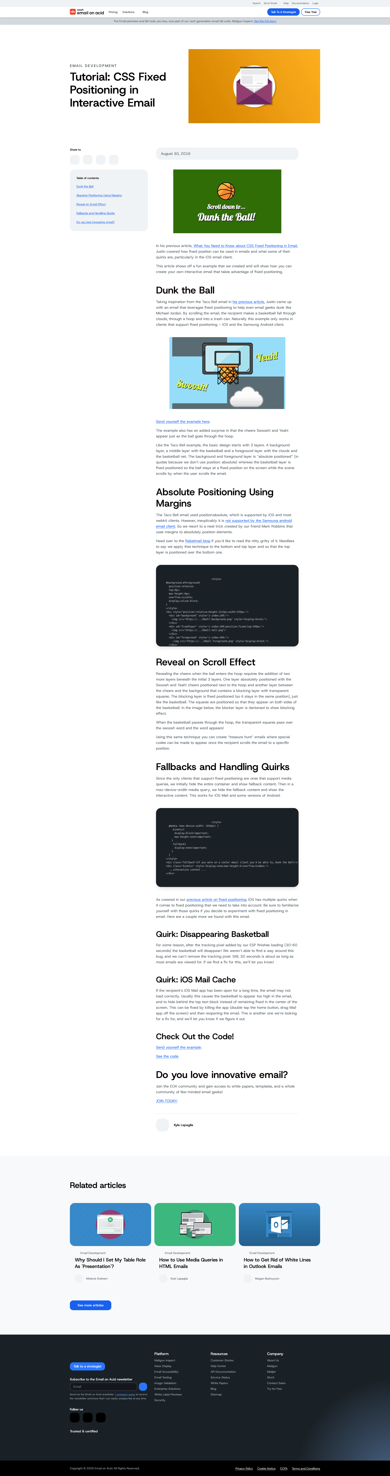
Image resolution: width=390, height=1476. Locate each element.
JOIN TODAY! (166, 1100)
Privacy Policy (244, 1468)
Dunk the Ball (84, 186)
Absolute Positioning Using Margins (99, 195)
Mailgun (272, 1366)
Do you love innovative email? (95, 222)
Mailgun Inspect (164, 1360)
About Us (273, 1360)
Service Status (220, 1377)
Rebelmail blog (197, 540)
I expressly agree (125, 1394)
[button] (254, 3)
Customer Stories (222, 1360)
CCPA (283, 1468)
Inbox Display (162, 1366)
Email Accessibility (166, 1372)
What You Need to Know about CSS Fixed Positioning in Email (245, 245)
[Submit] (143, 1387)
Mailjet (271, 1372)
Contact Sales (276, 1383)
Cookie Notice (266, 1468)
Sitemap (216, 1394)
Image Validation (165, 1383)
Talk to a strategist (87, 1366)
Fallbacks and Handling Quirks (95, 213)
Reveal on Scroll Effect (91, 204)
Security (159, 1400)
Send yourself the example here (182, 421)
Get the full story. (265, 21)
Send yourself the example (178, 1047)
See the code (167, 1056)
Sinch (270, 1377)
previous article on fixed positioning (216, 899)
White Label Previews (168, 1394)
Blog (213, 1389)
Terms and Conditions (306, 1468)
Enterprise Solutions (167, 1389)
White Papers (219, 1383)
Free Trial (310, 12)
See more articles (91, 1305)
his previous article (248, 301)
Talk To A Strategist (283, 12)
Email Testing (163, 1377)
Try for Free (274, 1389)
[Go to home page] (87, 12)
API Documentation (223, 1372)
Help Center (218, 1366)
